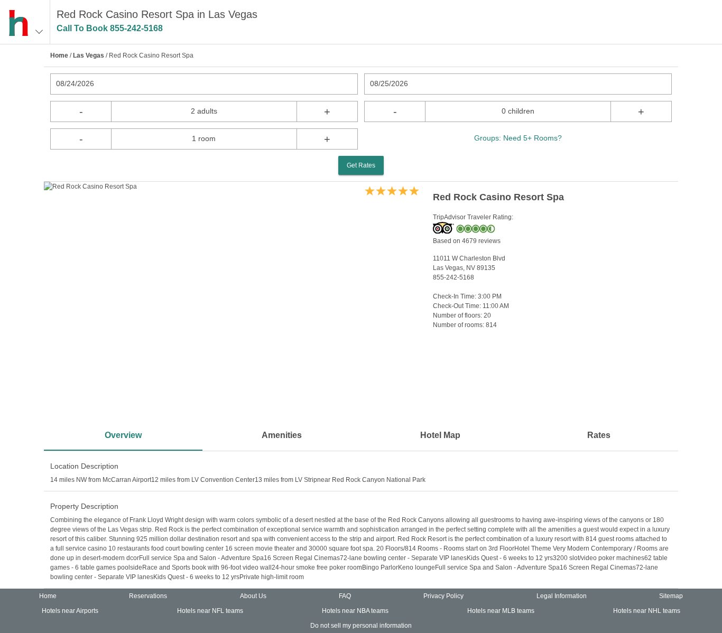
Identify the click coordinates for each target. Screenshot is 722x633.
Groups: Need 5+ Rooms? (518, 138)
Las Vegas (88, 55)
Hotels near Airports (70, 611)
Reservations (148, 596)
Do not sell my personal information (361, 625)
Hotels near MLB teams (500, 611)
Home (59, 55)
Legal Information (561, 596)
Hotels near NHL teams (646, 611)
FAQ (345, 596)
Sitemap (671, 596)
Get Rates (361, 165)
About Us (253, 596)
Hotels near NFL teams (210, 611)
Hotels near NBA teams (355, 611)
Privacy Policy (443, 596)
